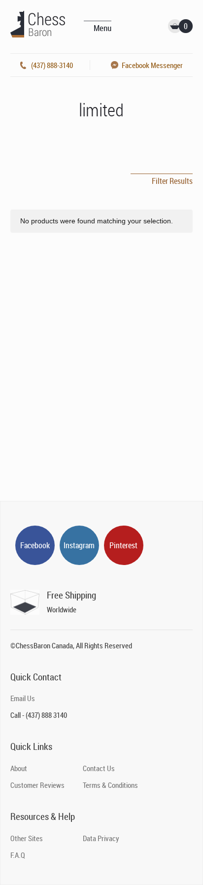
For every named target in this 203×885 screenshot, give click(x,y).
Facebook (35, 545)
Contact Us (99, 768)
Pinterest (123, 545)
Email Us (22, 698)
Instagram (79, 545)
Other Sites (26, 838)
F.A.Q (17, 855)
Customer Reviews (37, 785)
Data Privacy (101, 838)
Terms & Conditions (110, 785)
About (18, 768)
